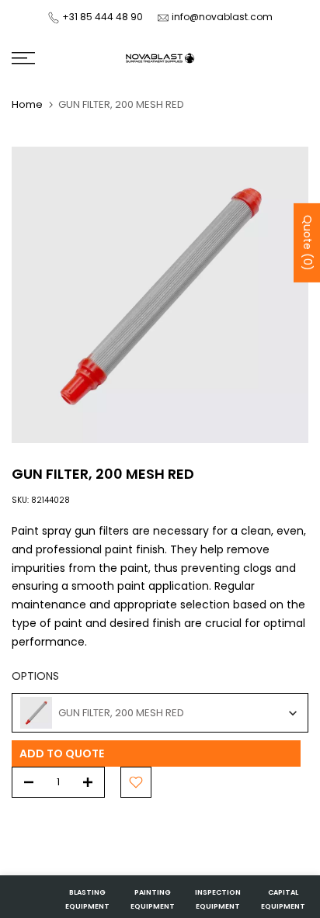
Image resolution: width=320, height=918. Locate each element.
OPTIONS (35, 676)
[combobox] (160, 713)
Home (27, 104)
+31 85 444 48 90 (102, 16)
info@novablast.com (222, 16)
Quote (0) (307, 243)
